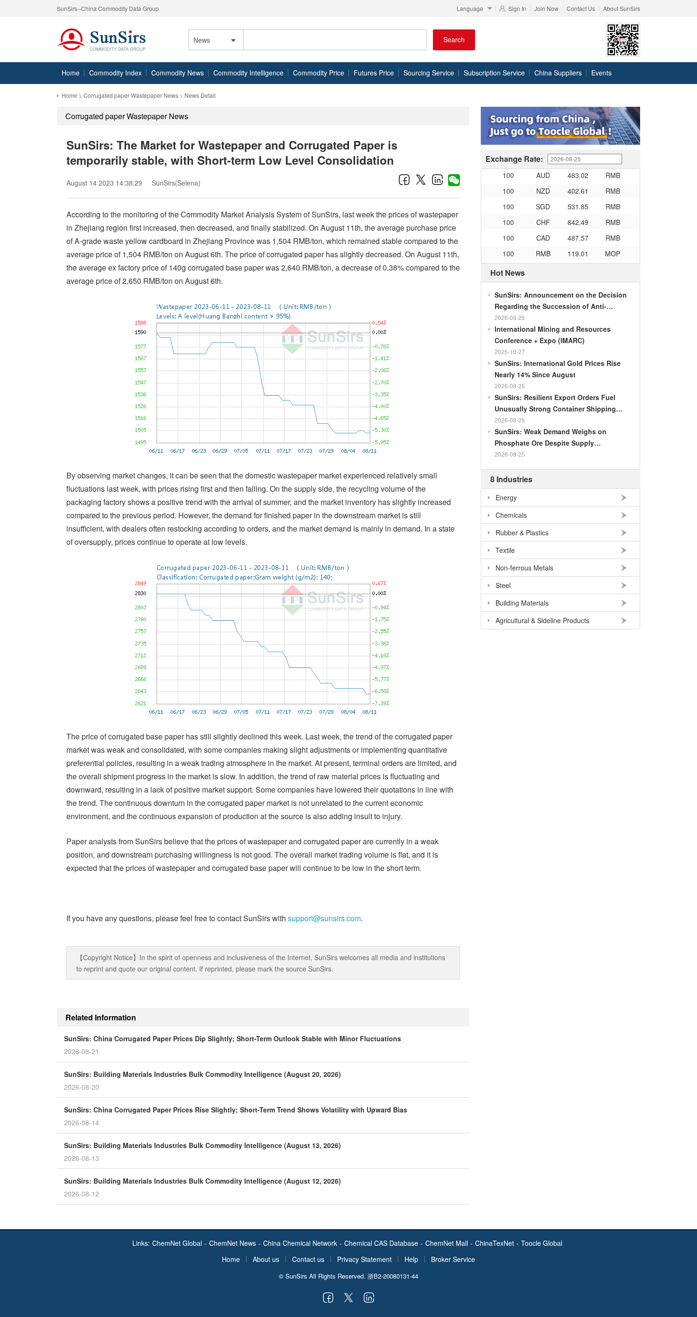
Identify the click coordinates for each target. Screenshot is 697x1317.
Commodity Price (318, 72)
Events (601, 72)
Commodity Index (115, 72)
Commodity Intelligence (248, 72)
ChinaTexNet (494, 1243)
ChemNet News (232, 1243)
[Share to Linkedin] (437, 179)
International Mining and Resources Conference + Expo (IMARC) (553, 334)
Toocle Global (541, 1243)
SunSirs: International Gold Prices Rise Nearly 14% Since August (558, 368)
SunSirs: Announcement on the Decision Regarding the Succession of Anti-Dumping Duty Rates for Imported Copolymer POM (561, 301)
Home (71, 72)
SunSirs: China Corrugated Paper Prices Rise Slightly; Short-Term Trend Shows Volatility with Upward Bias (235, 1109)
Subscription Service (494, 72)
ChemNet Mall (446, 1243)
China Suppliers (558, 72)
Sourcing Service (429, 72)
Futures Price (374, 72)
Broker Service (453, 1259)
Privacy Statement (364, 1259)
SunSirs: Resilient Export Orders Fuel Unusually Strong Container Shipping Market (555, 403)
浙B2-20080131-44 (392, 1275)
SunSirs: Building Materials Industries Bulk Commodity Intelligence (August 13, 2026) (202, 1145)
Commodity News (177, 72)
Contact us (308, 1259)
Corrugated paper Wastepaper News (130, 95)
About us (266, 1259)
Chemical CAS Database (381, 1243)
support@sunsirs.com (324, 918)
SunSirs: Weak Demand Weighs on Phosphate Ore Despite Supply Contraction (550, 437)
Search (454, 39)
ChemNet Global (177, 1243)
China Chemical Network (300, 1243)
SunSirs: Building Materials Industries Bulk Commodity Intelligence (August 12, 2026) (202, 1181)
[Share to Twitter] (421, 179)
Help (411, 1259)
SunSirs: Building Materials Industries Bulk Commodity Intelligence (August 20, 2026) (202, 1074)
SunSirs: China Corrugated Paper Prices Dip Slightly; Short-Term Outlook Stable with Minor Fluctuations (232, 1038)
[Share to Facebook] (404, 179)
